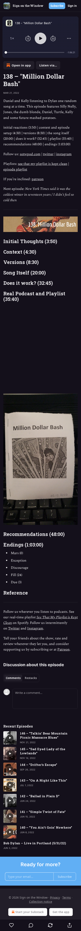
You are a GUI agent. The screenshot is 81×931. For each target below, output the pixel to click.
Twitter (14, 628)
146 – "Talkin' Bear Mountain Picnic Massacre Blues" (44, 735)
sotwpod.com (30, 154)
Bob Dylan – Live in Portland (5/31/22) (34, 843)
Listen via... (48, 65)
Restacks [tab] (31, 678)
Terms (66, 897)
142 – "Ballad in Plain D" (39, 796)
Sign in (72, 6)
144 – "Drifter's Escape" (38, 765)
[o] (10, 738)
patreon (38, 179)
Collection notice (40, 902)
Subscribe (57, 6)
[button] (12, 38)
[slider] (35, 52)
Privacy (55, 897)
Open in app (21, 65)
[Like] (11, 925)
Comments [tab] (13, 678)
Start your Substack (29, 912)
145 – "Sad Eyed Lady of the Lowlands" (42, 751)
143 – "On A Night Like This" (43, 780)
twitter (48, 154)
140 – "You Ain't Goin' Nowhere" (46, 827)
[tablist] (21, 678)
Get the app (61, 912)
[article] (40, 737)
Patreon (63, 649)
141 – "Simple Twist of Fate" (43, 812)
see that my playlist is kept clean (42, 164)
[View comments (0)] (30, 925)
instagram (64, 154)
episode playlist (15, 169)
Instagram (35, 628)
